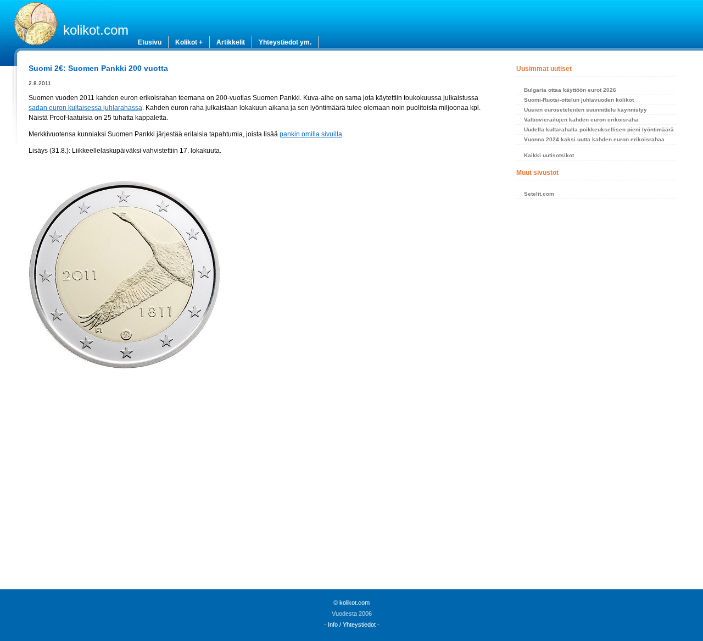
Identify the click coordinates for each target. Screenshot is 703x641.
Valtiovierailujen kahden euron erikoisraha (581, 120)
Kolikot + (189, 42)
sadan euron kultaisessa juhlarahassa (85, 108)
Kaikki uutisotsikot (549, 155)
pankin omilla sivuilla (311, 134)
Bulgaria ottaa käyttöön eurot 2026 (570, 90)
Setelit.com (539, 194)
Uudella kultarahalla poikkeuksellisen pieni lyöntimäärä (599, 129)
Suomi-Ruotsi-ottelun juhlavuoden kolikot (579, 100)
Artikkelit (230, 42)
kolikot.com (96, 30)
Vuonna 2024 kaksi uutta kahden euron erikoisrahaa (594, 139)
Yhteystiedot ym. (285, 42)
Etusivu (149, 42)
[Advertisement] (259, 469)
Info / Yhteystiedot (352, 624)
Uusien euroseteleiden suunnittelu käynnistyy (585, 110)
